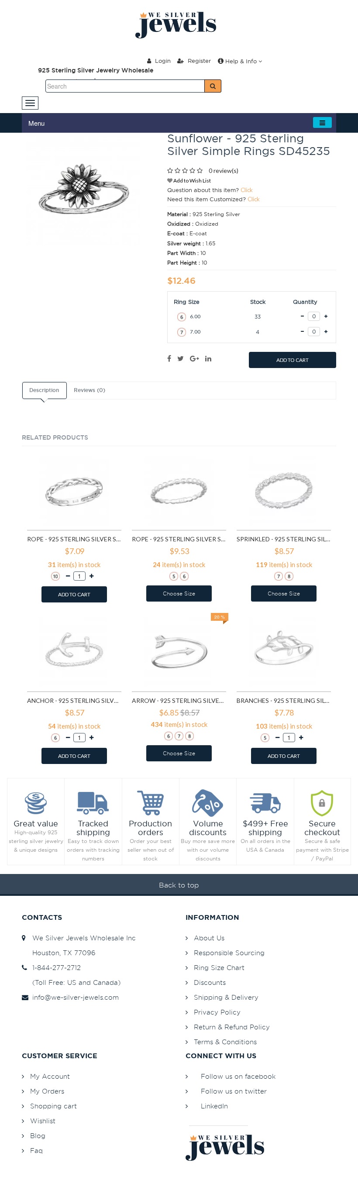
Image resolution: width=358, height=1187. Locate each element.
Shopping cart (53, 1106)
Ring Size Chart (219, 967)
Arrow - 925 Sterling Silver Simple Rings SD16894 (179, 700)
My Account (50, 1076)
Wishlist (42, 1121)
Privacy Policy (217, 1012)
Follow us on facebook (238, 1076)
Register (198, 60)
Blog (37, 1136)
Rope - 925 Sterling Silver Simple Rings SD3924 (179, 539)
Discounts (210, 982)
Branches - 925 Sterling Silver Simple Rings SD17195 (284, 700)
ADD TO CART (292, 360)
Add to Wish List (191, 180)
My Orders (47, 1091)
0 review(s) (223, 170)
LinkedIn (214, 1106)
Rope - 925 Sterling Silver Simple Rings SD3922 (74, 539)
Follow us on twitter (234, 1091)
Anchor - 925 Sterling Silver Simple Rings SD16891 (74, 700)
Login (162, 60)
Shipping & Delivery (226, 997)
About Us (209, 938)
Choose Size (179, 593)
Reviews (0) (89, 390)
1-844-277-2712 (54, 967)
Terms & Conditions (225, 1042)
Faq (36, 1150)
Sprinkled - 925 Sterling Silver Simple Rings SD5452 (284, 539)
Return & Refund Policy (232, 1027)
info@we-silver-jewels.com (73, 997)
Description (44, 390)
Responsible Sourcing (229, 953)
